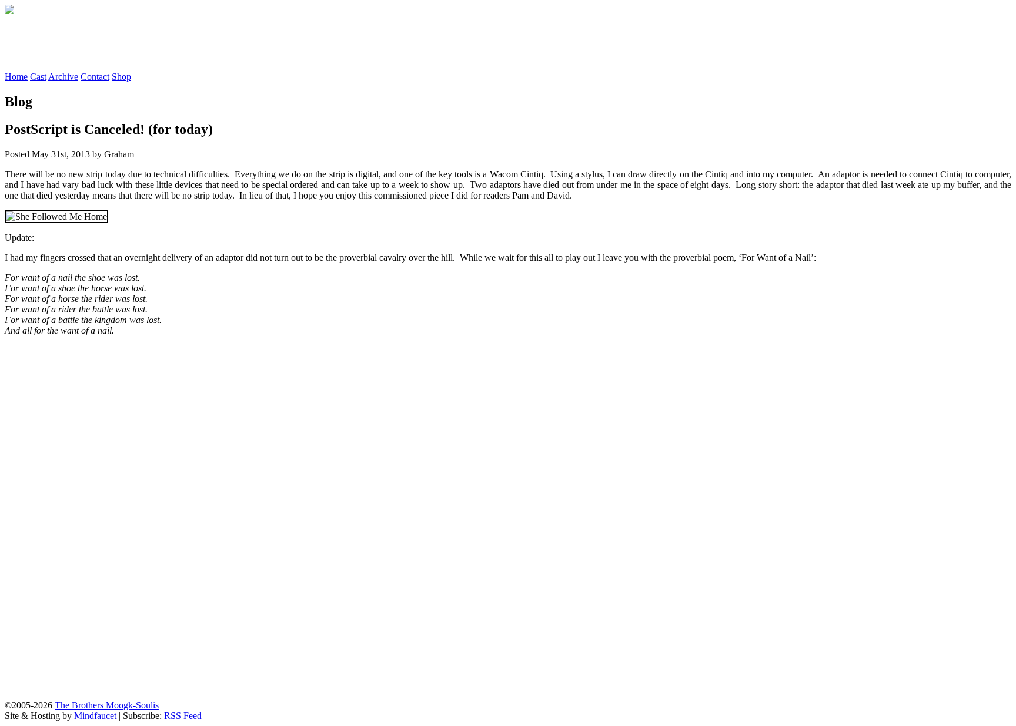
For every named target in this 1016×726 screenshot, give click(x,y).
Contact (95, 77)
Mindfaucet (95, 716)
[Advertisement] (219, 42)
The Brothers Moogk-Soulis (107, 705)
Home (16, 77)
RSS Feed (183, 716)
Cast (38, 77)
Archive (63, 77)
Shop (121, 77)
